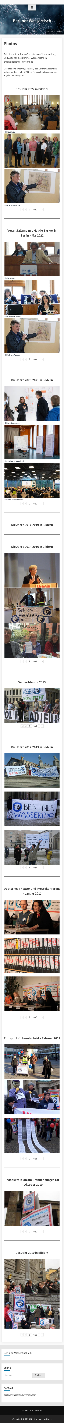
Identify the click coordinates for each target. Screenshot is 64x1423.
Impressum (27, 1410)
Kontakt (39, 1410)
